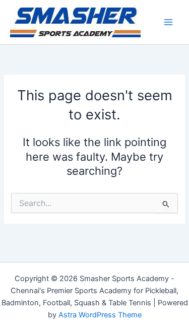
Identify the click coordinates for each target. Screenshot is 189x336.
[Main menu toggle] (168, 22)
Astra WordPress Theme (100, 314)
